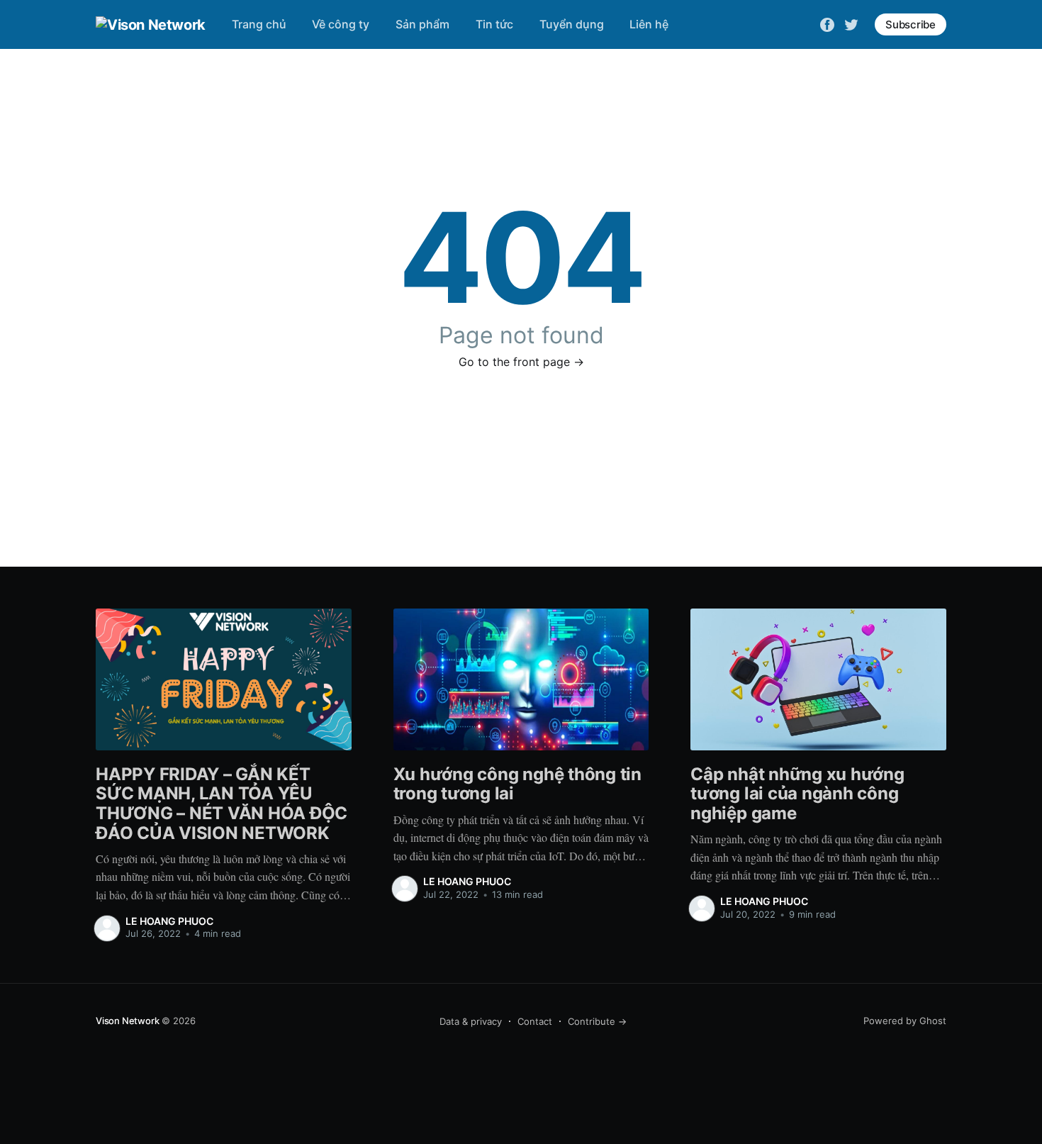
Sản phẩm (422, 24)
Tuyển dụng (571, 24)
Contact (534, 1021)
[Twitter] (851, 23)
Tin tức (494, 24)
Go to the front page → (521, 362)
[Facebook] (827, 23)
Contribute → (597, 1021)
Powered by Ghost (904, 1020)
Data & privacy (470, 1021)
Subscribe (910, 24)
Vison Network (127, 1020)
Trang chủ (259, 24)
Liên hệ (648, 24)
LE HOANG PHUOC (169, 921)
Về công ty (340, 24)
